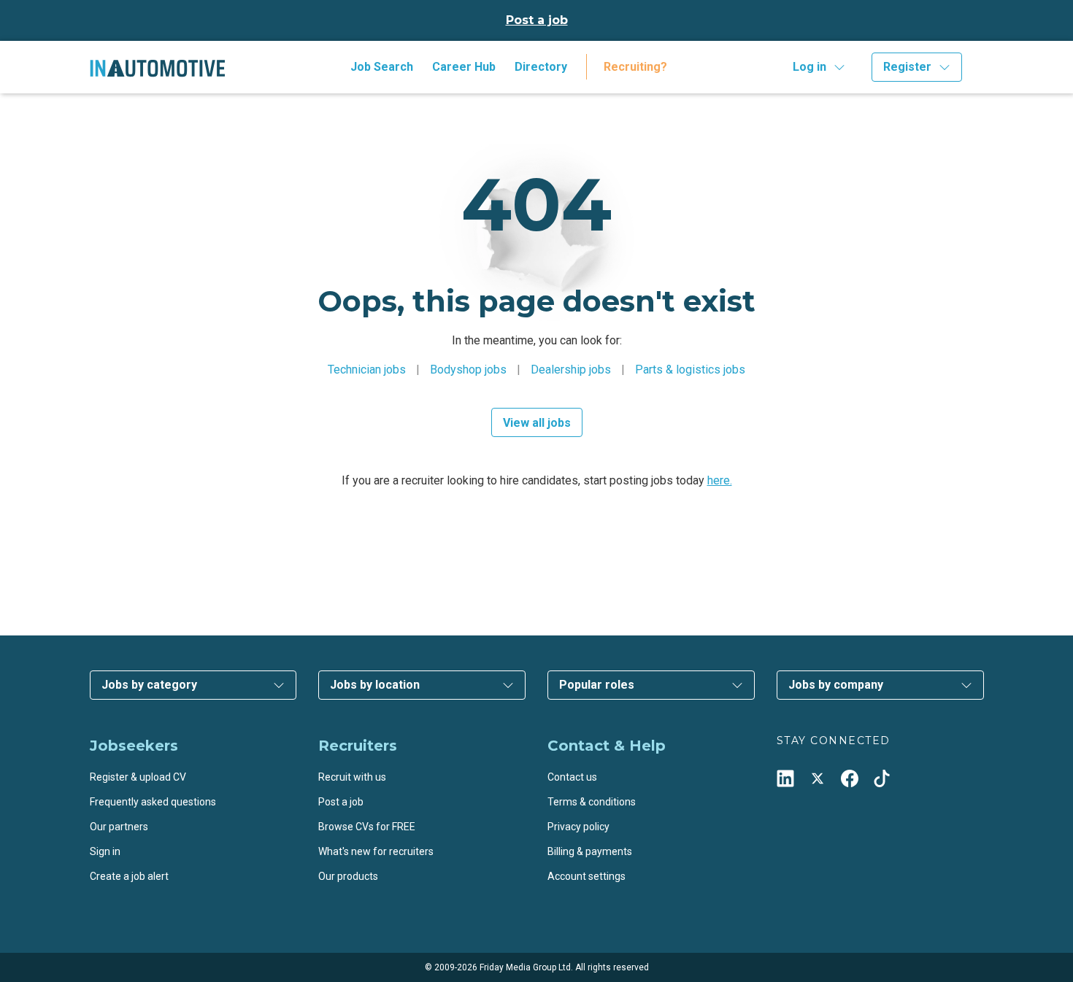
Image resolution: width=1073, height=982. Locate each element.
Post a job (537, 20)
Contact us (572, 777)
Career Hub (464, 67)
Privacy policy (578, 826)
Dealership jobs (571, 369)
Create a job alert (129, 876)
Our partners (119, 826)
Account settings (586, 876)
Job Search (381, 67)
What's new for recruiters (376, 851)
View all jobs (537, 423)
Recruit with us (352, 777)
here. (719, 480)
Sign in (105, 851)
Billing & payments (589, 851)
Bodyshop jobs (468, 369)
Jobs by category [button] (149, 685)
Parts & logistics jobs (690, 369)
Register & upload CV (138, 777)
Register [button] (907, 67)
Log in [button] (809, 67)
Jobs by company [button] (835, 685)
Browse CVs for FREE (366, 826)
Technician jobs (367, 369)
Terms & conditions (591, 802)
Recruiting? (635, 67)
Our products (348, 876)
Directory (541, 67)
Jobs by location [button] (375, 685)
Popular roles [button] (596, 685)
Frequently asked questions (153, 802)
